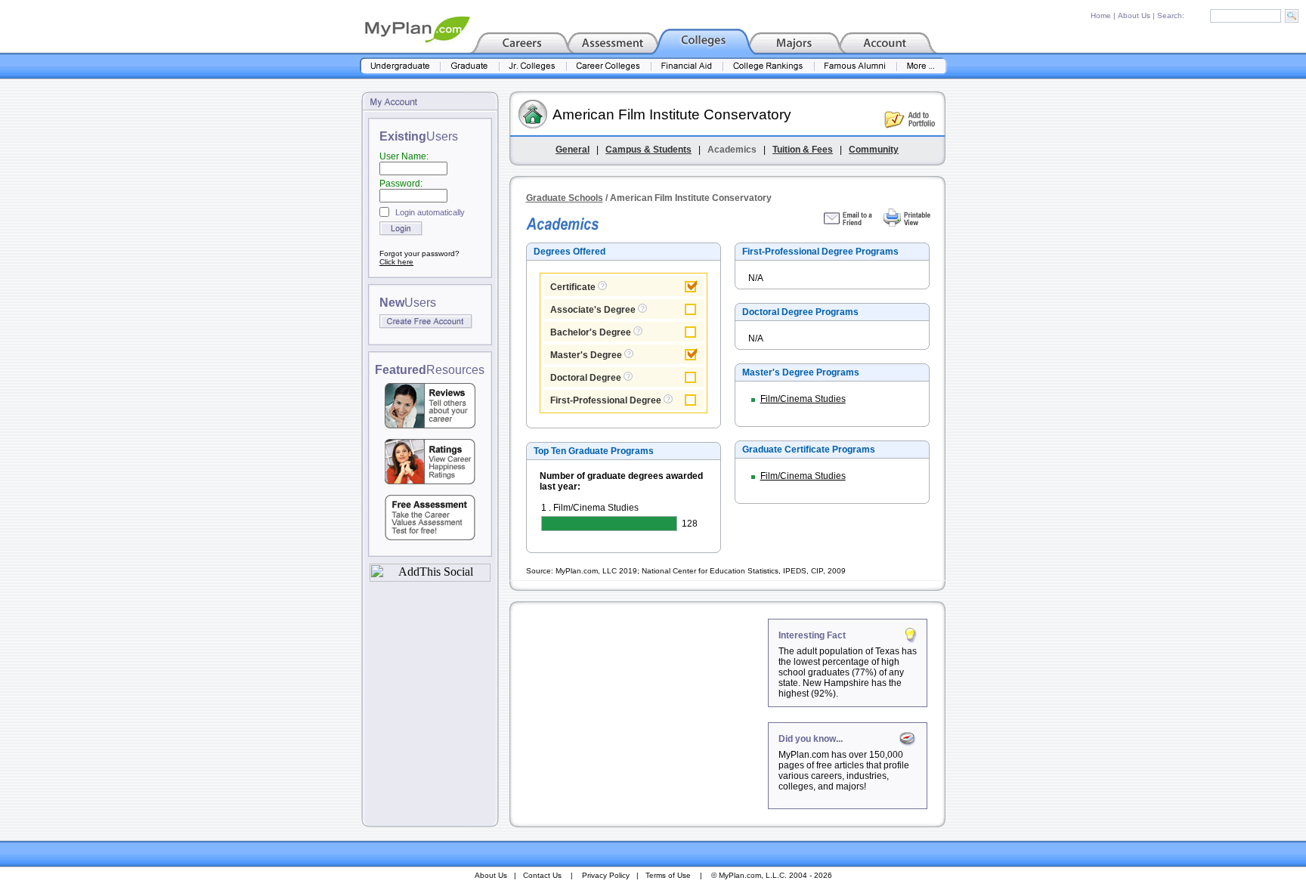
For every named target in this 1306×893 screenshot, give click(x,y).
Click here (396, 262)
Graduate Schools (564, 198)
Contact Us (542, 875)
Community (874, 149)
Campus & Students (648, 149)
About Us (1134, 15)
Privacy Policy (606, 875)
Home (1101, 15)
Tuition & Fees (802, 149)
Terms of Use (668, 875)
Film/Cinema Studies (803, 399)
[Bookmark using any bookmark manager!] (430, 577)
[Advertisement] (640, 713)
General (573, 149)
